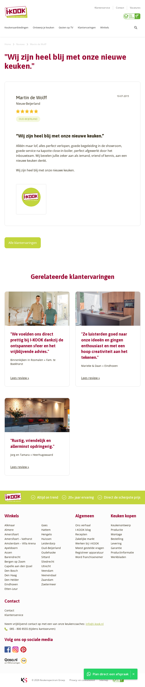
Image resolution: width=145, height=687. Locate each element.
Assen (8, 552)
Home (8, 44)
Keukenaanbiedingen (16, 27)
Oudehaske (48, 552)
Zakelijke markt (84, 539)
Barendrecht (12, 557)
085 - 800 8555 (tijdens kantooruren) (32, 629)
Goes (44, 525)
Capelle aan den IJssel (18, 566)
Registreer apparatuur (89, 552)
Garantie (116, 548)
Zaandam (47, 580)
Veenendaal (48, 575)
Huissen (46, 539)
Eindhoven (11, 584)
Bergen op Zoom (15, 561)
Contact (120, 7)
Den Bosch (11, 570)
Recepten (81, 534)
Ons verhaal (83, 525)
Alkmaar (10, 525)
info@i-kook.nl (95, 624)
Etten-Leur (11, 589)
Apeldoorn (11, 548)
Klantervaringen (87, 27)
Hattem (46, 530)
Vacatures (135, 7)
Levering (116, 543)
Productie (117, 530)
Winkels (104, 27)
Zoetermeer (48, 584)
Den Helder (12, 580)
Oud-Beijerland (28, 119)
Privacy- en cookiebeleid (82, 680)
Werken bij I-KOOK (87, 543)
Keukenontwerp (121, 525)
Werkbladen (118, 557)
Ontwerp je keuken (43, 27)
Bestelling (117, 539)
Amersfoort (12, 534)
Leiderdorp (48, 543)
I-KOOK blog (83, 530)
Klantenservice (102, 7)
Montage (116, 534)
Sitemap (103, 680)
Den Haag (11, 575)
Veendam (47, 570)
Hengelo (46, 534)
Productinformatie (122, 552)
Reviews (20, 44)
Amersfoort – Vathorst (18, 539)
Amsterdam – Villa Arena (20, 543)
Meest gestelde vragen (89, 548)
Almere (9, 530)
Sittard (45, 557)
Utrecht (46, 566)
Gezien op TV (66, 27)
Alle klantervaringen (22, 243)
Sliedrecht (47, 561)
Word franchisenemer (89, 557)
